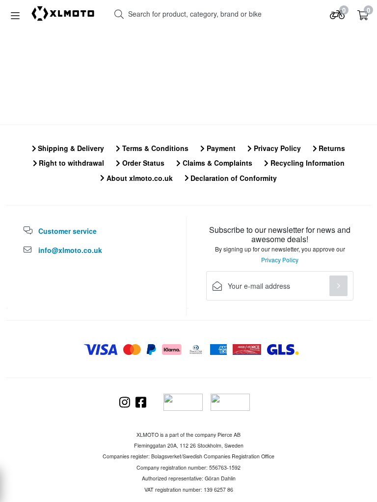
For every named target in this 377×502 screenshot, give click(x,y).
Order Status (142, 163)
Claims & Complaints (216, 163)
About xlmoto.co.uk (139, 178)
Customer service (67, 231)
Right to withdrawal (70, 163)
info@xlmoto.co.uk (70, 250)
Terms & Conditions (154, 148)
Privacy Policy (276, 148)
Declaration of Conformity (232, 178)
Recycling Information (307, 163)
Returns (331, 148)
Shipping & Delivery (70, 148)
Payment (220, 148)
